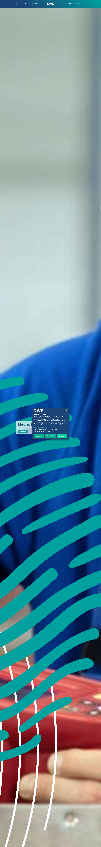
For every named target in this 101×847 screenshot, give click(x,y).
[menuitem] (25, 4)
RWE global (71, 3)
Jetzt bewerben (23, 431)
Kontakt (26, 3)
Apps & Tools (35, 3)
